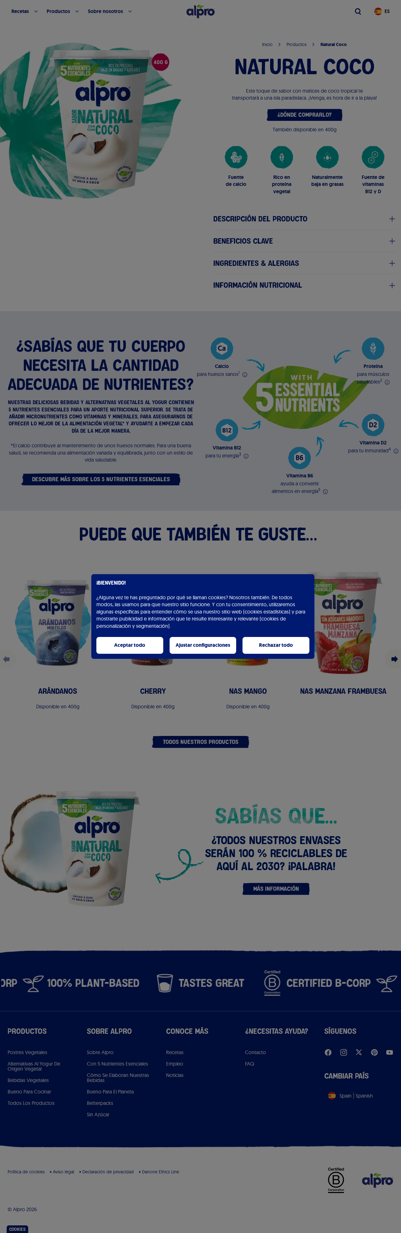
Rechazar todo (276, 645)
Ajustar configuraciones (203, 645)
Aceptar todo (129, 645)
